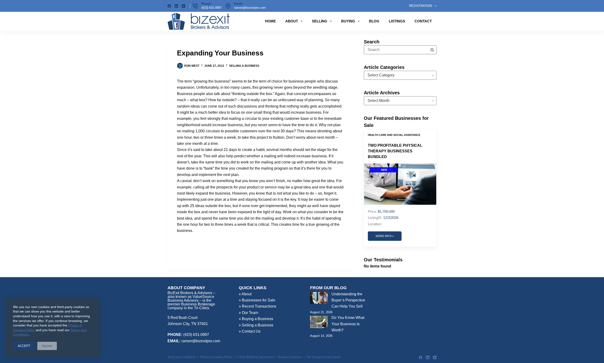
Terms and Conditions (182, 357)
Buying (348, 21)
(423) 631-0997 (211, 7)
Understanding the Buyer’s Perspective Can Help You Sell (348, 300)
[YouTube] (183, 6)
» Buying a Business (256, 319)
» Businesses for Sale (257, 300)
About (291, 21)
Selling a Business (244, 65)
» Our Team (248, 313)
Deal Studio (333, 357)
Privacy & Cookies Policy (216, 357)
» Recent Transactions (257, 306)
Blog (374, 21)
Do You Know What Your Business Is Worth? (347, 324)
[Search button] (432, 50)
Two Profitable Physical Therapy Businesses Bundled (395, 151)
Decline (47, 346)
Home (270, 21)
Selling (319, 21)
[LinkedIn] (176, 6)
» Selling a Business (256, 325)
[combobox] (396, 49)
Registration (420, 6)
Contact (423, 21)
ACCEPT (24, 346)
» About (245, 294)
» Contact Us (249, 331)
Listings (397, 21)
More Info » (385, 236)
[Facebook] (169, 6)
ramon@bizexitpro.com (250, 7)
